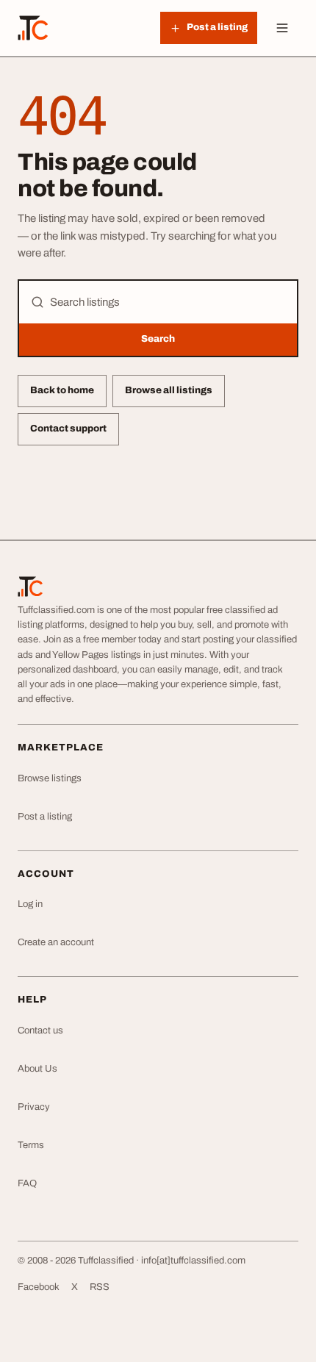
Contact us (40, 1030)
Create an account (56, 942)
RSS (99, 1287)
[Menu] (282, 28)
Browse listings (50, 778)
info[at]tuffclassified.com (193, 1260)
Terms (31, 1145)
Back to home (62, 390)
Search (158, 339)
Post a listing (45, 816)
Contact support (68, 428)
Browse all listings (168, 390)
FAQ (27, 1183)
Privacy (34, 1107)
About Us (37, 1069)
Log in (30, 904)
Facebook (39, 1287)
